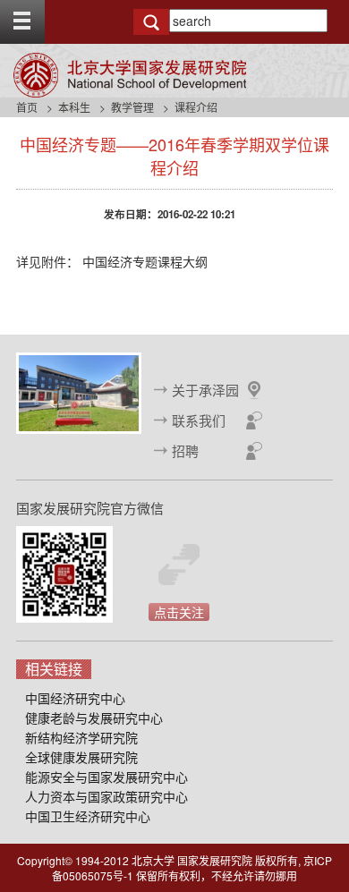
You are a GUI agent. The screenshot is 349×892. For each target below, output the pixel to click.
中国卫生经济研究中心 (87, 816)
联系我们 (199, 420)
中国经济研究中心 (75, 698)
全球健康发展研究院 (81, 757)
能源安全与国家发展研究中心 (106, 777)
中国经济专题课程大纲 (145, 261)
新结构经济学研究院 (81, 737)
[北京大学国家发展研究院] (129, 75)
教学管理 (132, 107)
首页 (27, 107)
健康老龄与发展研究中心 (94, 717)
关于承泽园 (205, 389)
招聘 (185, 450)
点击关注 (179, 612)
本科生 (74, 107)
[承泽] (78, 391)
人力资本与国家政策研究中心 (106, 796)
